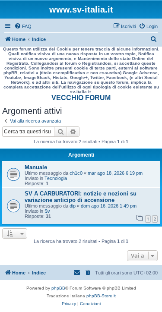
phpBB (58, 288)
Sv (47, 211)
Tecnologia (55, 178)
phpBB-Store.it (101, 295)
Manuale (36, 167)
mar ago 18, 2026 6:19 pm (115, 173)
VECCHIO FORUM (81, 97)
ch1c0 (76, 173)
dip (73, 205)
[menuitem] (23, 26)
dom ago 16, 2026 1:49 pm (109, 205)
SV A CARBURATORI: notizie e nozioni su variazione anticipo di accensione (81, 196)
